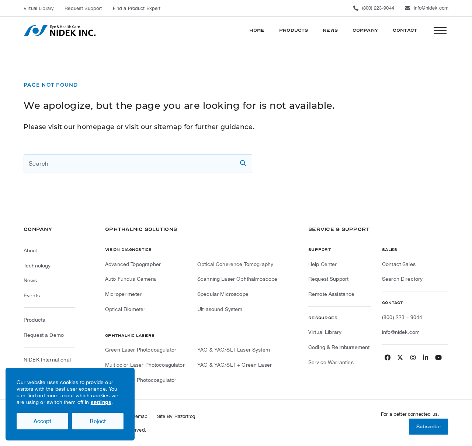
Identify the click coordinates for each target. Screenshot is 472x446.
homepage (95, 127)
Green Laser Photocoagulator (140, 350)
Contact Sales (399, 264)
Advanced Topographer (133, 264)
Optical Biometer (125, 309)
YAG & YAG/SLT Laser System (233, 350)
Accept (42, 421)
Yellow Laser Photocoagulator (140, 380)
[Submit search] (243, 163)
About (31, 250)
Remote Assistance (331, 294)
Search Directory (402, 279)
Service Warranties (331, 362)
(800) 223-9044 (378, 8)
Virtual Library (324, 332)
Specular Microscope (223, 294)
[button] (440, 30)
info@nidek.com (431, 8)
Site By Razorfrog (176, 416)
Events (32, 295)
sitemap (168, 127)
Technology (37, 266)
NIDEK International (47, 360)
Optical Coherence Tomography (235, 264)
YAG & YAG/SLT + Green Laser (234, 365)
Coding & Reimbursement (338, 347)
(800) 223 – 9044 (402, 317)
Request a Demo (44, 335)
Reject (98, 421)
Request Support (328, 279)
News (30, 280)
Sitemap (139, 416)
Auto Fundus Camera (130, 279)
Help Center (322, 264)
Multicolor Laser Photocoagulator (145, 365)
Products (34, 320)
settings (101, 402)
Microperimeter (123, 294)
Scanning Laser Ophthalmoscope (237, 279)
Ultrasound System (220, 309)
